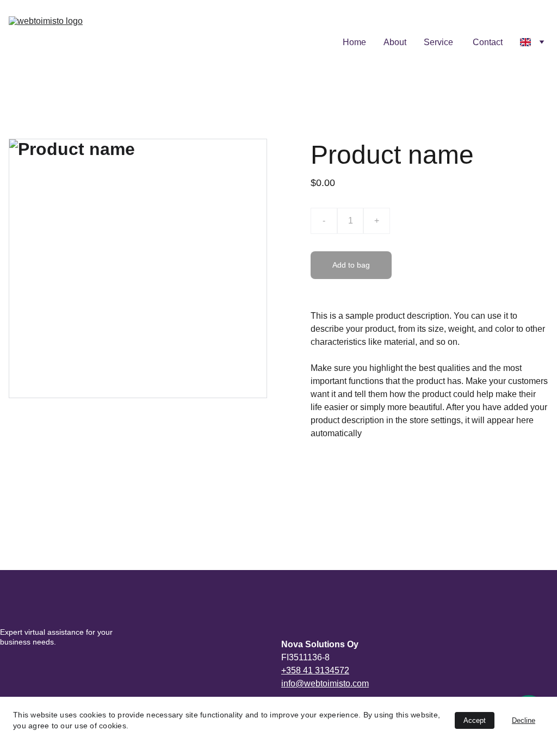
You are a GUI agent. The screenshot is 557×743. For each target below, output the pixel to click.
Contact (488, 42)
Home (354, 42)
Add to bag (351, 265)
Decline (523, 720)
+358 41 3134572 (315, 670)
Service (439, 42)
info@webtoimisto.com (325, 683)
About (394, 42)
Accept (474, 720)
